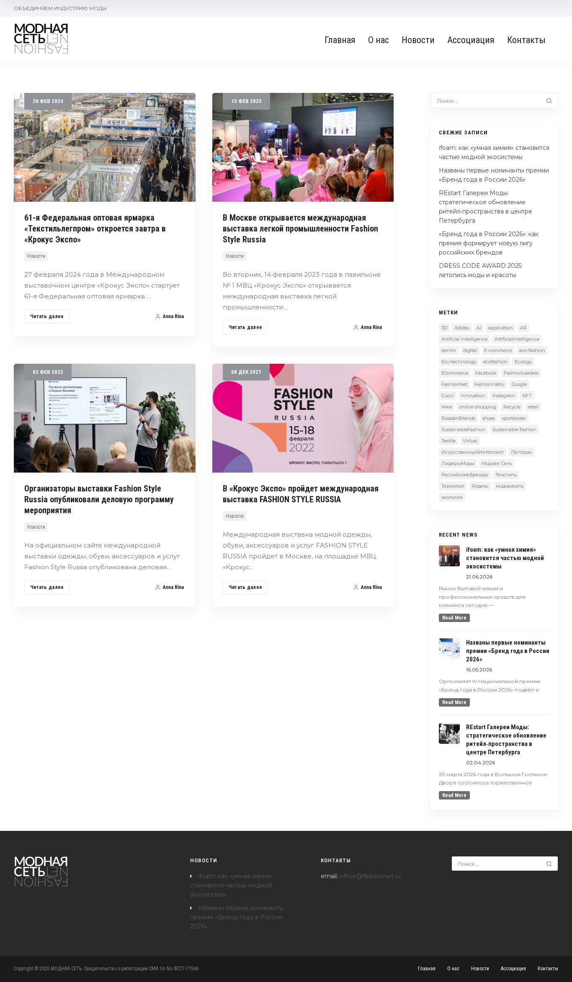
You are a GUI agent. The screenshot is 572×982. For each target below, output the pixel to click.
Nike (446, 407)
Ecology (523, 362)
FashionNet (454, 384)
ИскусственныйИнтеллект (472, 452)
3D (444, 328)
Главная (340, 40)
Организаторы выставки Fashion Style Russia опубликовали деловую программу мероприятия (99, 499)
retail (533, 407)
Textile (448, 441)
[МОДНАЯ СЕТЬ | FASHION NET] (41, 38)
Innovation (473, 395)
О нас (378, 40)
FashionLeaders (521, 373)
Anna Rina (173, 316)
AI (479, 328)
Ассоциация (471, 40)
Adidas (461, 328)
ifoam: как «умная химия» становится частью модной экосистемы (231, 885)
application (500, 328)
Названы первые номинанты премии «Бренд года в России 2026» (236, 917)
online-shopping (477, 407)
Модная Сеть (497, 463)
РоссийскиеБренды (464, 475)
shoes (488, 418)
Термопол (452, 486)
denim (448, 350)
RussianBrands (458, 418)
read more (454, 618)
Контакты (526, 40)
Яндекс (480, 486)
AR (523, 328)
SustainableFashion (463, 429)
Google (519, 384)
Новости (418, 40)
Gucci (447, 395)
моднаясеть (509, 486)
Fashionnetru (489, 384)
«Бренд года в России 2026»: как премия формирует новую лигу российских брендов (489, 243)
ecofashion (495, 362)
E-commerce (498, 350)
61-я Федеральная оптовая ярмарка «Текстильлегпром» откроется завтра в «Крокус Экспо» (95, 228)
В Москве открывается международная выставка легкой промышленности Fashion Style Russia (300, 228)
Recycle (511, 407)
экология (452, 497)
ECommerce (454, 373)
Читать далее (47, 316)
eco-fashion (532, 350)
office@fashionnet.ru (370, 876)
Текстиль (506, 475)
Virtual (470, 441)
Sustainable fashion (514, 429)
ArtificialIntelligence (517, 339)
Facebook (486, 373)
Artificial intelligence (464, 339)
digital (470, 350)
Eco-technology (458, 362)
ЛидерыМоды (457, 463)
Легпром (521, 452)
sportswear (514, 418)
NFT (527, 395)
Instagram (503, 395)
